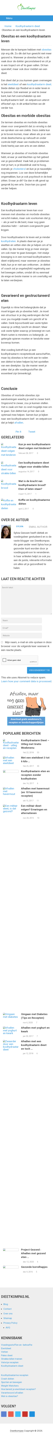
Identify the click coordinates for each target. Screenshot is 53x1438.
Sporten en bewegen (11, 1382)
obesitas (46, 49)
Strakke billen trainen (11, 1358)
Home (7, 26)
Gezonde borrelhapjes (34, 1267)
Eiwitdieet (6, 1348)
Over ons (8, 1313)
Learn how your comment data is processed (26, 681)
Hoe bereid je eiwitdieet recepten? (18, 1389)
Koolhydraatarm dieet (27, 26)
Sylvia (19, 526)
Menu (9, 18)
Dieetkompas (17, 1430)
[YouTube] (25, 1414)
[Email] (32, 1414)
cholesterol (19, 168)
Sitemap (7, 1318)
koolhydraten (8, 241)
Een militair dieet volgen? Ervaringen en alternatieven (34, 809)
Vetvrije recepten (9, 1362)
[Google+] (11, 1414)
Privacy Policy (10, 1322)
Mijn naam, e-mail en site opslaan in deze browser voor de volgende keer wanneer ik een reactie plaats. (26, 646)
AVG (8, 1327)
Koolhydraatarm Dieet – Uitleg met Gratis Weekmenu (35, 744)
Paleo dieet (7, 1355)
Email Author (38, 526)
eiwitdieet (13, 84)
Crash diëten (7, 1378)
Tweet (31, 431)
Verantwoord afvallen (12, 1392)
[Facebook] (4, 1414)
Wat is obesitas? (9, 1396)
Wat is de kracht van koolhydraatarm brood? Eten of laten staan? (32, 485)
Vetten (4, 1351)
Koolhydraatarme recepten (14, 1375)
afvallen (18, 422)
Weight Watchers (10, 1385)
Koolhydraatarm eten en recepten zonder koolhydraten (35, 775)
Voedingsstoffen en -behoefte (16, 1344)
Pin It (18, 431)
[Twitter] (18, 1414)
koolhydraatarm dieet (39, 84)
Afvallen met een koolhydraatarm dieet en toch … (33, 1045)
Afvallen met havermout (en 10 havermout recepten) (35, 792)
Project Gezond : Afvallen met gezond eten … (33, 1253)
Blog (5, 1304)
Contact (7, 1308)
